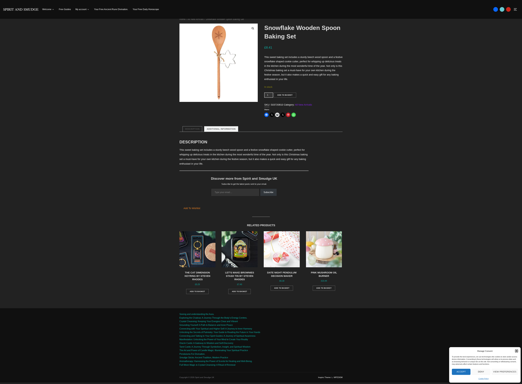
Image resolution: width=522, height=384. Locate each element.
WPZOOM (338, 377)
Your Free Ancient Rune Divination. (111, 9)
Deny (481, 372)
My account (80, 9)
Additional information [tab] (221, 129)
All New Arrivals (195, 19)
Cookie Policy (483, 379)
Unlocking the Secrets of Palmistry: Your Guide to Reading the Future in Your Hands (219, 332)
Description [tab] (192, 129)
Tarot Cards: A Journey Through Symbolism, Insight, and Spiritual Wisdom (214, 347)
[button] (516, 351)
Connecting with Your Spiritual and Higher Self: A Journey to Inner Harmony (215, 329)
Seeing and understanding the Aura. (196, 314)
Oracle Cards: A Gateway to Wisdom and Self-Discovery (206, 343)
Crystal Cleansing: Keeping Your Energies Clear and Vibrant (208, 321)
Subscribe (268, 192)
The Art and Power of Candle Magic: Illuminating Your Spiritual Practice (213, 350)
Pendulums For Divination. (192, 354)
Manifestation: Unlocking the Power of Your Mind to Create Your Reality (213, 339)
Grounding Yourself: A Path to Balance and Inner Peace (206, 325)
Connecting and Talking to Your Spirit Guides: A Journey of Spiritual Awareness (217, 336)
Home (182, 19)
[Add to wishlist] (211, 235)
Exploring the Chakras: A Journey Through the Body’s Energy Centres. (213, 318)
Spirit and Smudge (20, 9)
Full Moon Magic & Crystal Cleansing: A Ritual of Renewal (207, 365)
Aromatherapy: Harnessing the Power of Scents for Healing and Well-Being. (215, 361)
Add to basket (285, 95)
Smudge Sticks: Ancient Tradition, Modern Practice (203, 357)
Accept (461, 372)
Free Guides (65, 9)
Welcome (46, 9)
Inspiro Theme (324, 377)
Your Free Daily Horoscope (146, 9)
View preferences (504, 372)
